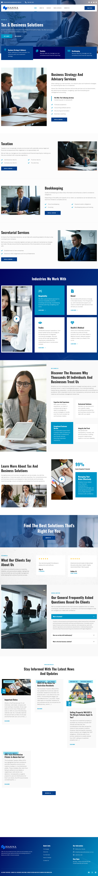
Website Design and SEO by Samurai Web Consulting (39, 872)
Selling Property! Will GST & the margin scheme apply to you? (81, 715)
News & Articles (57, 8)
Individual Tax (73, 681)
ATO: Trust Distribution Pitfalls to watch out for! (14, 755)
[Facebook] (89, 2)
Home (35, 8)
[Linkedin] (95, 872)
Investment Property (86, 681)
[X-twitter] (92, 872)
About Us (42, 8)
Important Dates (9, 681)
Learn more (41, 310)
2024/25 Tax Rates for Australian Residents (46, 684)
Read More (7, 721)
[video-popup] (17, 319)
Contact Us (66, 8)
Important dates (11, 699)
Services (49, 8)
